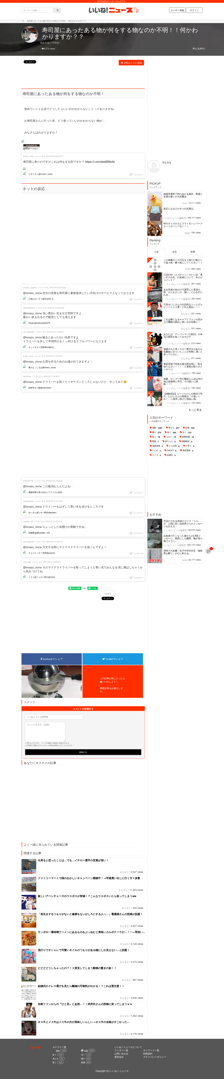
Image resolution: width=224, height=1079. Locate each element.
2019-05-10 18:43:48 (51, 562)
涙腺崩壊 (157, 446)
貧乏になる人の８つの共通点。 (179, 208)
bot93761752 (28, 480)
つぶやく (107, 594)
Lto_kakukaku (28, 331)
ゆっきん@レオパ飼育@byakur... (43, 512)
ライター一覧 (121, 1050)
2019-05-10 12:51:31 (55, 541)
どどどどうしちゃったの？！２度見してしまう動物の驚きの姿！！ (77, 968)
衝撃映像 (188, 437)
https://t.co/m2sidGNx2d (99, 162)
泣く (186, 432)
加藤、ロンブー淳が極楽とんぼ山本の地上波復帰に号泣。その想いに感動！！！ (183, 381)
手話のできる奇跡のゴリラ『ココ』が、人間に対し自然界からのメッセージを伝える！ (183, 523)
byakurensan (28, 501)
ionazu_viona (28, 156)
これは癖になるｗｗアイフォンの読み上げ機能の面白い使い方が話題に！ (183, 320)
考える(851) (199, 48)
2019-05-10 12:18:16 (54, 356)
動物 (155, 441)
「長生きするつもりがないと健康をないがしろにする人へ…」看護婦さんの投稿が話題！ (90, 914)
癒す (156, 432)
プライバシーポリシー (154, 1056)
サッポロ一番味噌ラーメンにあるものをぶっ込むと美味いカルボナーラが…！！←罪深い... (91, 932)
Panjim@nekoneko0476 (39, 322)
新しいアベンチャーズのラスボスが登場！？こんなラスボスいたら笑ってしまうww (87, 896)
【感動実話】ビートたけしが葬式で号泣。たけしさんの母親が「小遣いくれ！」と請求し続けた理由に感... (183, 396)
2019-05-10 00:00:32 (55, 307)
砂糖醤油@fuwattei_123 (39, 532)
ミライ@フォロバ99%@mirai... (42, 577)
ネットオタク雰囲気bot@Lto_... (42, 347)
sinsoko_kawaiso (30, 287)
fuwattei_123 (28, 521)
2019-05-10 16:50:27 (51, 376)
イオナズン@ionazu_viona (40, 174)
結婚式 (171, 455)
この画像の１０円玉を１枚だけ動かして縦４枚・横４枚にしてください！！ (183, 261)
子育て (190, 446)
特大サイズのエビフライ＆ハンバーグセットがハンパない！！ (183, 225)
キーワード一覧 (151, 1050)
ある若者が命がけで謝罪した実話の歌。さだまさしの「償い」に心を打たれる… (183, 292)
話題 (189, 427)
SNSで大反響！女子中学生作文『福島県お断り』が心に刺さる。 (183, 552)
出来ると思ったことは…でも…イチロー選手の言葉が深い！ (73, 860)
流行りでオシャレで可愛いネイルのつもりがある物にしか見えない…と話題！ (84, 950)
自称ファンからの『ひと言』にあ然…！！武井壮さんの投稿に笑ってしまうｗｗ (85, 1004)
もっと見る (195, 410)
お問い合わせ (121, 1053)
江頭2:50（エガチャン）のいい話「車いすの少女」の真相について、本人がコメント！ (183, 277)
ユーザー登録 (177, 10)
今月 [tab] (174, 251)
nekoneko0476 (29, 307)
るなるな (124, 871)
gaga (187, 232)
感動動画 (187, 441)
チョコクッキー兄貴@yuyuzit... (42, 552)
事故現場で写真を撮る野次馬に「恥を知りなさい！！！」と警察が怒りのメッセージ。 (183, 366)
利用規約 (147, 1053)
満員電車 (188, 450)
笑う (171, 432)
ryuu (184, 203)
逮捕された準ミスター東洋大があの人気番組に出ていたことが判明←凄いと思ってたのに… (183, 351)
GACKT (171, 450)
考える (173, 427)
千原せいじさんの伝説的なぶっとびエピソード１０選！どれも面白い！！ (183, 306)
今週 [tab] (156, 251)
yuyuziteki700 (28, 541)
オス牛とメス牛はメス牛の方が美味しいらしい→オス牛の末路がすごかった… (84, 1022)
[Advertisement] (81, 74)
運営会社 (119, 1056)
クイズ (156, 455)
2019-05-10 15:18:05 (54, 501)
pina (185, 559)
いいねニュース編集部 (174, 217)
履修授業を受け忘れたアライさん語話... (45, 492)
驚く (156, 437)
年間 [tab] (192, 251)
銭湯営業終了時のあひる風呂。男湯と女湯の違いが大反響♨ (183, 195)
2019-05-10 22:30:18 (54, 521)
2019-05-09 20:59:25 (57, 287)
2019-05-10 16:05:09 (54, 480)
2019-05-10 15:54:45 (55, 331)
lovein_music (28, 356)
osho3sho (27, 376)
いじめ (156, 450)
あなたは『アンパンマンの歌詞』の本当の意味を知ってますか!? (183, 335)
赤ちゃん (170, 441)
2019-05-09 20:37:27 (54, 156)
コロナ (171, 437)
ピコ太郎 (174, 446)
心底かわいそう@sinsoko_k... (41, 298)
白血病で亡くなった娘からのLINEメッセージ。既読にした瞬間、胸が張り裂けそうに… (183, 538)
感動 (157, 427)
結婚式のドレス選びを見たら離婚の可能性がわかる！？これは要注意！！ (81, 986)
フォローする (39, 156)
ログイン (194, 10)
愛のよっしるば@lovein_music (42, 367)
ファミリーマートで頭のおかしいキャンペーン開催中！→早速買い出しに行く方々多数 (89, 878)
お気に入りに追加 (132, 62)
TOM (187, 269)
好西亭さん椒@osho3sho (39, 387)
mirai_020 (27, 562)
